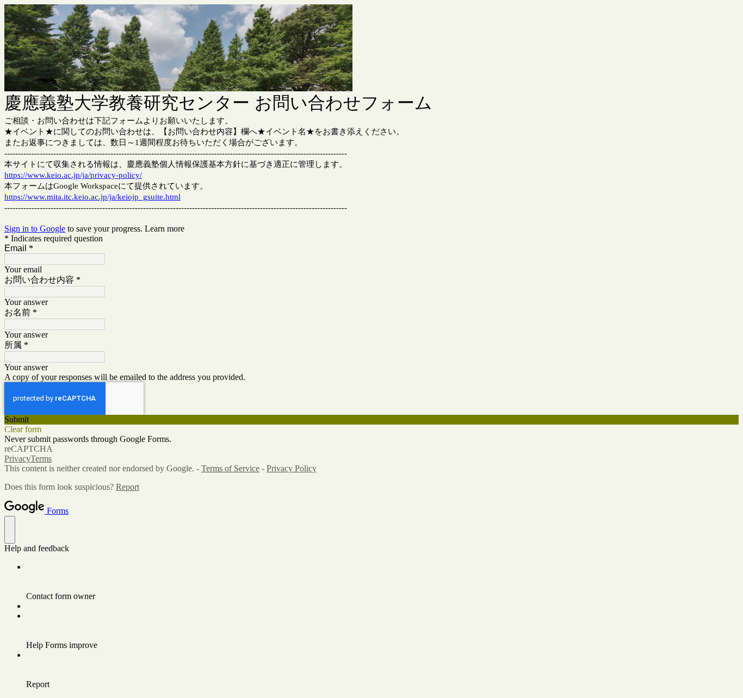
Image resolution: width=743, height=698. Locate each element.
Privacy (17, 458)
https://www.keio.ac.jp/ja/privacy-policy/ (73, 175)
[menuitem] (382, 581)
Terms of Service (230, 468)
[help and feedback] (9, 530)
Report (127, 486)
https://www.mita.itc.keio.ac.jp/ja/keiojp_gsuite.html (92, 196)
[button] (371, 420)
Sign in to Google (34, 228)
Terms (41, 458)
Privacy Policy (292, 468)
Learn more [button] (164, 228)
